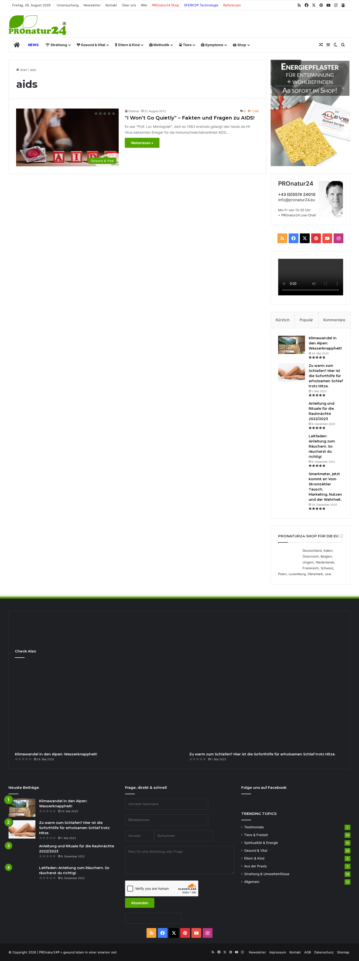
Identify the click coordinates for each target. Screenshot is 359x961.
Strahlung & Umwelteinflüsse (266, 874)
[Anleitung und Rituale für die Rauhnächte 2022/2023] (291, 410)
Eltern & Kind (128, 45)
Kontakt (111, 5)
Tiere (186, 45)
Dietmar (133, 111)
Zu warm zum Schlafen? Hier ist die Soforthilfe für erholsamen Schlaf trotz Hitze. (326, 375)
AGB (307, 952)
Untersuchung (68, 5)
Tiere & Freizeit (256, 835)
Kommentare (334, 320)
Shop (241, 45)
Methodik (161, 45)
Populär (306, 320)
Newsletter (92, 5)
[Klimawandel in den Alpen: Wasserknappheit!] (291, 345)
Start (23, 70)
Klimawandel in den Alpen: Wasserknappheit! (325, 343)
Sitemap (343, 952)
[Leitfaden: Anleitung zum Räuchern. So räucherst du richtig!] (291, 443)
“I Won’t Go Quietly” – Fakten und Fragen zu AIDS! (189, 118)
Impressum (277, 952)
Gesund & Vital (92, 45)
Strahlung (58, 45)
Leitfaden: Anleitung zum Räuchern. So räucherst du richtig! (322, 446)
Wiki (144, 5)
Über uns (129, 5)
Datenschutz (324, 952)
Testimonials (254, 827)
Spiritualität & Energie (261, 843)
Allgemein (251, 882)
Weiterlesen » (142, 143)
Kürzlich (283, 320)
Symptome (213, 45)
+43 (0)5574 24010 (297, 194)
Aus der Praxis (255, 866)
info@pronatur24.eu (296, 199)
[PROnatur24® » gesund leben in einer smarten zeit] (37, 25)
